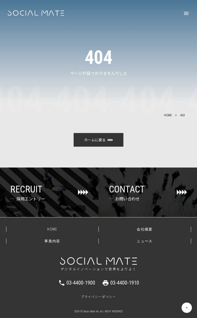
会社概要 (145, 229)
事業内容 (52, 241)
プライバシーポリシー (98, 297)
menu (186, 13)
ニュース (145, 241)
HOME (168, 115)
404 (182, 115)
